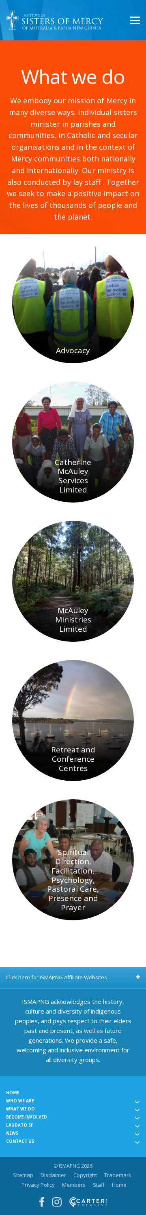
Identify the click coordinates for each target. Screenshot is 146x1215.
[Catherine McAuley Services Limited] (73, 442)
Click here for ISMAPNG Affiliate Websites (56, 977)
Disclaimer (53, 1175)
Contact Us (20, 1141)
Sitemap (23, 1175)
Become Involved (26, 1117)
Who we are (20, 1101)
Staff (99, 1184)
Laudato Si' (19, 1125)
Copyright (85, 1175)
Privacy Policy (38, 1184)
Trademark (117, 1175)
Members (74, 1184)
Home (12, 1093)
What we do (20, 1109)
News (12, 1133)
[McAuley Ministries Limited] (73, 581)
